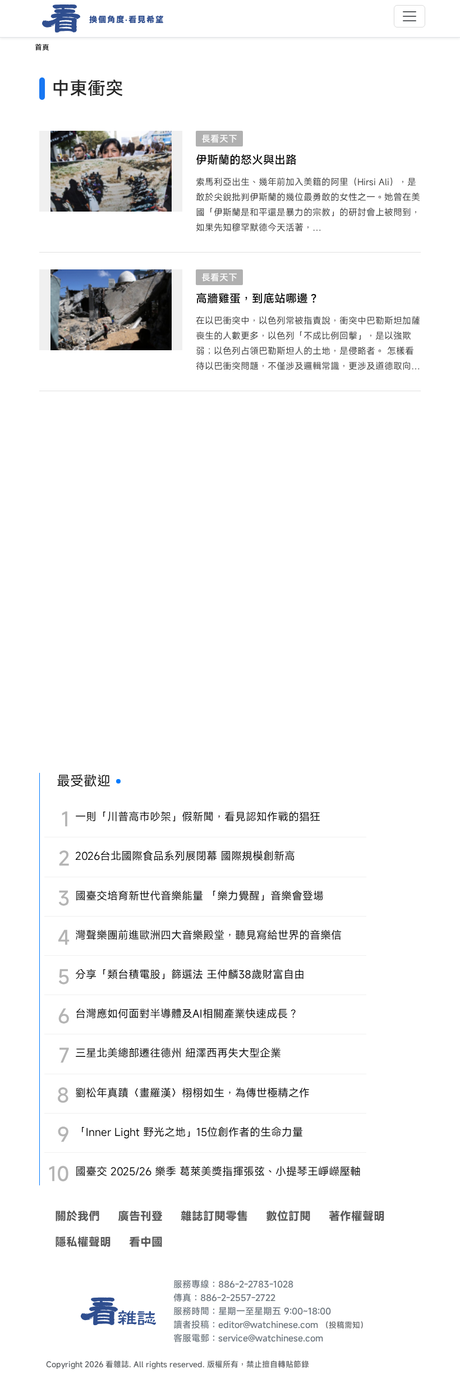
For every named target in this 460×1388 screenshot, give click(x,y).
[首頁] (57, 18)
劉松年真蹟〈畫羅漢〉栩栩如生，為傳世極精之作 (192, 1092)
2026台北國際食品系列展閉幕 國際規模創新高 (185, 856)
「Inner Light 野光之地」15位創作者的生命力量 (189, 1132)
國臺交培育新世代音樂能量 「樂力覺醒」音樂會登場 (199, 895)
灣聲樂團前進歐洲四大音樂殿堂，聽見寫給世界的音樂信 (208, 935)
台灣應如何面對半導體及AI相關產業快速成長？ (186, 1013)
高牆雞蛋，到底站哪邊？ (257, 298)
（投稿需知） (344, 1325)
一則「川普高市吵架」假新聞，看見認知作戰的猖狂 (197, 816)
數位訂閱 (288, 1216)
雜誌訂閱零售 (214, 1216)
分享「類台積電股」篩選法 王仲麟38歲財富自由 (190, 974)
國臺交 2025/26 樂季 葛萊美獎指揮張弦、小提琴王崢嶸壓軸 (218, 1171)
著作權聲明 (357, 1216)
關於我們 (77, 1216)
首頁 (42, 47)
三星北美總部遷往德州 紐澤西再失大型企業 (178, 1053)
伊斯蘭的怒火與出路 (246, 159)
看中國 (146, 1241)
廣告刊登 (140, 1216)
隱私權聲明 (83, 1241)
